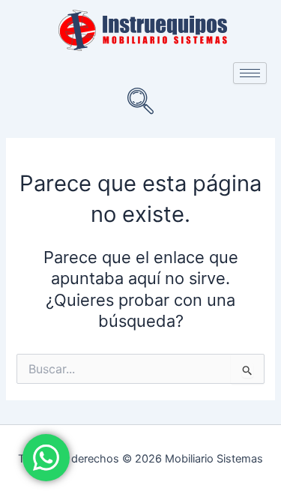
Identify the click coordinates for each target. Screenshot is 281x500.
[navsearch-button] (141, 103)
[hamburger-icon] (250, 73)
